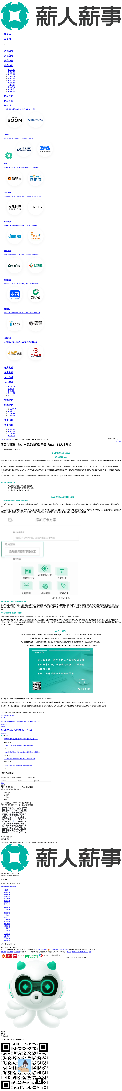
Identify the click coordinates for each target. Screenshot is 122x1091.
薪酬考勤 (7, 892)
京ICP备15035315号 (41, 949)
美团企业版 (75, 952)
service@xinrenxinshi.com (8, 886)
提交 (2, 783)
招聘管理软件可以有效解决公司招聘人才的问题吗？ (22, 752)
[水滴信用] (31, 957)
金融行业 (7, 930)
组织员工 (7, 890)
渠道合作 (7, 938)
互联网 (6, 915)
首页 (2, 439)
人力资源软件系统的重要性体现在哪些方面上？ (19, 759)
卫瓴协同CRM (83, 952)
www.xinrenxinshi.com (7, 715)
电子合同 (7, 907)
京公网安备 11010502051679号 (59, 949)
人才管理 (7, 909)
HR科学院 (8, 439)
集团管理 (7, 901)
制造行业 (7, 913)
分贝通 (69, 952)
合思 (90, 952)
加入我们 (7, 936)
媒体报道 (7, 940)
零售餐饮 (7, 919)
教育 (5, 917)
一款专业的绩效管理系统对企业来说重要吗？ (19, 765)
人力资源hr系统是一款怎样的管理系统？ (19, 745)
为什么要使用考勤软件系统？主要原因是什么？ (21, 739)
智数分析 (7, 905)
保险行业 (7, 926)
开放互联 (7, 903)
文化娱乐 (7, 928)
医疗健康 (7, 921)
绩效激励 (7, 896)
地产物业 (7, 924)
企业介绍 (7, 934)
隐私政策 (3, 952)
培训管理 (7, 899)
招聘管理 (7, 894)
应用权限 (17, 952)
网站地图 (10, 952)
